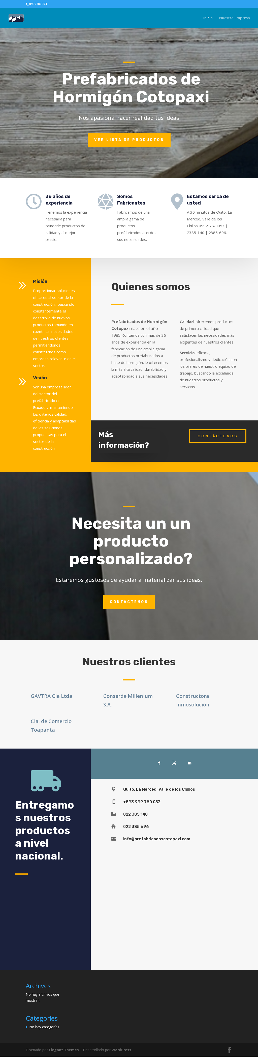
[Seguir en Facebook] (159, 763)
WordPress (121, 1049)
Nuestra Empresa (234, 18)
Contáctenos (218, 436)
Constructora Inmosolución (192, 700)
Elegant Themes (64, 1049)
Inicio (208, 18)
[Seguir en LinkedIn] (189, 763)
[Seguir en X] (174, 763)
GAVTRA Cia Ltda (51, 696)
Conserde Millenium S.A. (128, 700)
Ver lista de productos (129, 140)
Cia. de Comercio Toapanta (51, 725)
